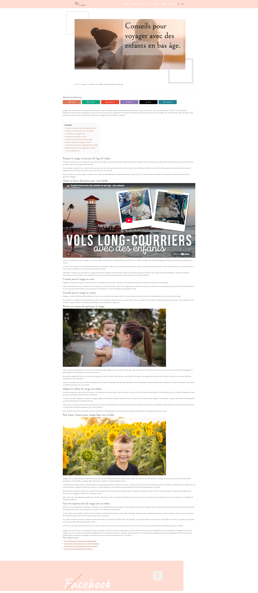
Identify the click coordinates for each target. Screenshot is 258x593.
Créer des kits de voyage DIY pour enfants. (78, 549)
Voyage (156, 4)
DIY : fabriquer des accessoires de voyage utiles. (80, 541)
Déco (149, 4)
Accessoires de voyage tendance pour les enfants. (81, 546)
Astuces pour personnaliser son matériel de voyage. (81, 544)
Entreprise (134, 4)
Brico (143, 4)
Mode (164, 4)
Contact (172, 4)
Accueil (125, 4)
